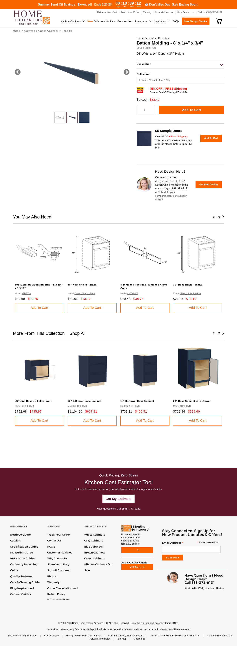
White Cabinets (94, 534)
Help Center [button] (183, 12)
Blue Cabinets (93, 546)
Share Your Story (58, 564)
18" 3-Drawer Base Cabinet (137, 400)
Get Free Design (208, 184)
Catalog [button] (147, 12)
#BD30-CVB (80, 406)
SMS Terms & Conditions (58, 599)
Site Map (122, 639)
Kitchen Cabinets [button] (71, 21)
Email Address (190, 543)
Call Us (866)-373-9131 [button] (210, 12)
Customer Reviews (59, 552)
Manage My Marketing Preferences (83, 635)
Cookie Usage (51, 635)
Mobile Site (139, 639)
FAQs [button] (176, 21)
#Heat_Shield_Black (84, 293)
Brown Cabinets (94, 552)
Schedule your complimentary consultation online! (171, 196)
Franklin (67, 30)
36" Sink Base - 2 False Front (33, 400)
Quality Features (21, 576)
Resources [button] (141, 21)
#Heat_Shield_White (190, 293)
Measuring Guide (21, 552)
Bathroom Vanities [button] (101, 21)
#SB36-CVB (28, 406)
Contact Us (54, 540)
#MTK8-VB (132, 293)
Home (16, 30)
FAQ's (51, 546)
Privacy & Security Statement (22, 635)
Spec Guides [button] (162, 12)
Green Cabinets (94, 558)
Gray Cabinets (93, 540)
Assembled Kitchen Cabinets (41, 30)
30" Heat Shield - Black (82, 284)
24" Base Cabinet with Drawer (192, 400)
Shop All (77, 333)
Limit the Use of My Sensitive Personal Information (175, 635)
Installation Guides (22, 558)
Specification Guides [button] (24, 546)
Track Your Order (58, 534)
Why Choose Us (57, 558)
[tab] (180, 64)
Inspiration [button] (160, 21)
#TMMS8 (26, 293)
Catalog (15, 540)
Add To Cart (191, 110)
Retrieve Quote (20, 534)
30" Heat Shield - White (187, 284)
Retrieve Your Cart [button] (107, 12)
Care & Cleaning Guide (25, 582)
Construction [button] (124, 21)
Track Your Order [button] (130, 12)
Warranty (53, 582)
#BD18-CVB (133, 406)
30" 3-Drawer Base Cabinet (84, 400)
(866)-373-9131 (131, 508)
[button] (219, 21)
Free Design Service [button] (196, 21)
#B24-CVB (185, 406)
